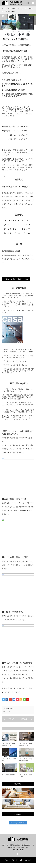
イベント (32, 15)
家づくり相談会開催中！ (8, 774)
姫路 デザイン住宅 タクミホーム (21, 860)
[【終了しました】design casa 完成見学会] (26, 719)
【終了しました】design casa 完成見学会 (8, 744)
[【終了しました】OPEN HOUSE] (10, 719)
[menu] (33, 3)
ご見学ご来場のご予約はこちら (16, 279)
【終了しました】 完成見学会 (9, 760)
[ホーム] (2, 8)
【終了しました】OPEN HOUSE (25, 775)
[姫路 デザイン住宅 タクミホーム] (18, 840)
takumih (12, 708)
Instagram (27, 2)
